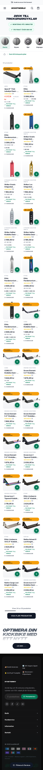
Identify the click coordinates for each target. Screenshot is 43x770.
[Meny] (5, 8)
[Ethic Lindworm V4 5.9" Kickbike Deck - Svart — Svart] (31, 494)
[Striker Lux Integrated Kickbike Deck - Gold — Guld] (31, 183)
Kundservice (9, 720)
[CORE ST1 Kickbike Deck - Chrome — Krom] (12, 368)
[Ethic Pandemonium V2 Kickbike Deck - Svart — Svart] (12, 323)
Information (9, 726)
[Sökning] (32, 8)
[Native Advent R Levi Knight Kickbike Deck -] (31, 536)
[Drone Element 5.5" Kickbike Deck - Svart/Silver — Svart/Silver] (31, 367)
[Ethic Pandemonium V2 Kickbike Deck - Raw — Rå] (12, 277)
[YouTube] (23, 704)
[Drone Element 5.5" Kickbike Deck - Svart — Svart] (12, 411)
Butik (7, 713)
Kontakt (8, 732)
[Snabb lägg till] (17, 80)
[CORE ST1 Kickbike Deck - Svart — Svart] (31, 322)
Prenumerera (30, 696)
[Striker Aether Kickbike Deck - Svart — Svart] (31, 231)
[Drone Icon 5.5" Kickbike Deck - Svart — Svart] (31, 580)
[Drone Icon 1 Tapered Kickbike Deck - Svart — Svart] (31, 452)
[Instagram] (7, 704)
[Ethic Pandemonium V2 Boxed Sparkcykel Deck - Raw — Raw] (31, 87)
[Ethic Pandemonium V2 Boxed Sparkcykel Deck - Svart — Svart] (12, 134)
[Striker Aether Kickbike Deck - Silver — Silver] (12, 231)
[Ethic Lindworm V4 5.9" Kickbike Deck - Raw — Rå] (12, 537)
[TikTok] (17, 704)
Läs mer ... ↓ (21, 646)
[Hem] (4, 54)
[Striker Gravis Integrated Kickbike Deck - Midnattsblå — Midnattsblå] (31, 135)
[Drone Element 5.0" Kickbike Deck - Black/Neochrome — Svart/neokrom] (12, 452)
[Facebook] (12, 704)
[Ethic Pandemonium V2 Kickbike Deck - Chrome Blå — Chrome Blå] (31, 277)
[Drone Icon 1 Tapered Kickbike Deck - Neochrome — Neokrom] (12, 493)
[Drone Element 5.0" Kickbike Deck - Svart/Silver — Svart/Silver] (31, 411)
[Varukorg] (38, 8)
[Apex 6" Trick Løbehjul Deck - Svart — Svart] (12, 88)
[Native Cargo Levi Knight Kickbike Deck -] (12, 580)
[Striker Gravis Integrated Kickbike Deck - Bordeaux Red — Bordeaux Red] (12, 183)
